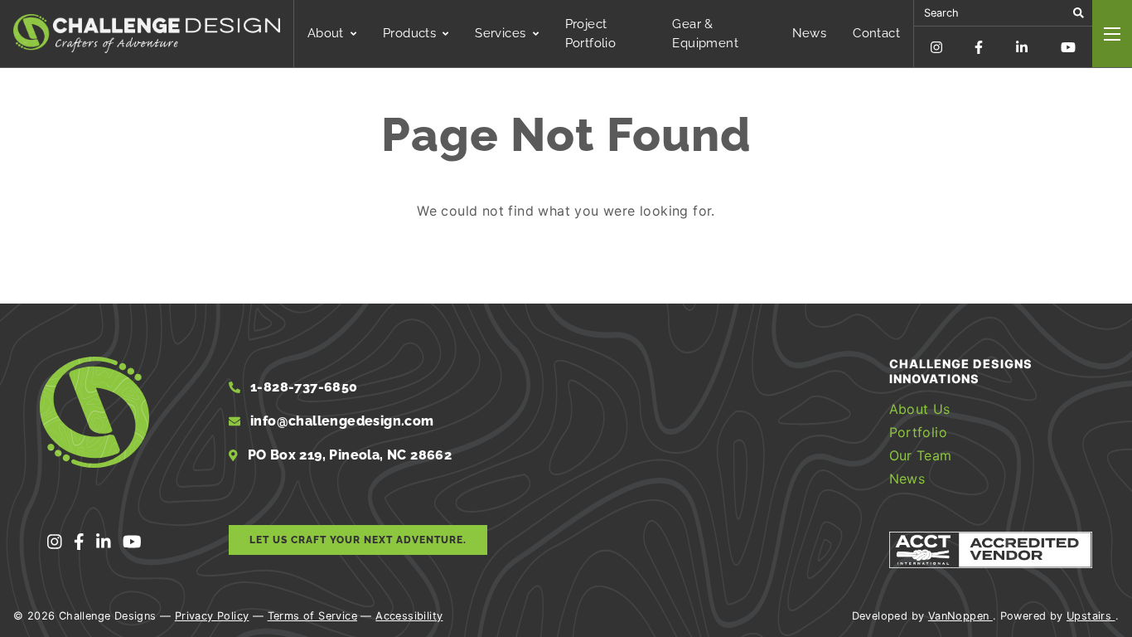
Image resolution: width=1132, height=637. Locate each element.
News (809, 33)
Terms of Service (312, 616)
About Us (920, 409)
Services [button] (500, 33)
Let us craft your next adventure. (358, 540)
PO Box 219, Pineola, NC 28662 (348, 455)
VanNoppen (960, 616)
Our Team (920, 455)
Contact (876, 33)
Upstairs (1091, 616)
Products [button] (409, 33)
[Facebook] (978, 47)
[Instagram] (936, 47)
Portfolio (918, 432)
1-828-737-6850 (302, 387)
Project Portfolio (591, 34)
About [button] (325, 33)
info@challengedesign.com (342, 421)
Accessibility (409, 616)
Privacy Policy (212, 616)
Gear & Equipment (705, 34)
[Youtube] (1068, 47)
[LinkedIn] (1022, 47)
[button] (1078, 12)
